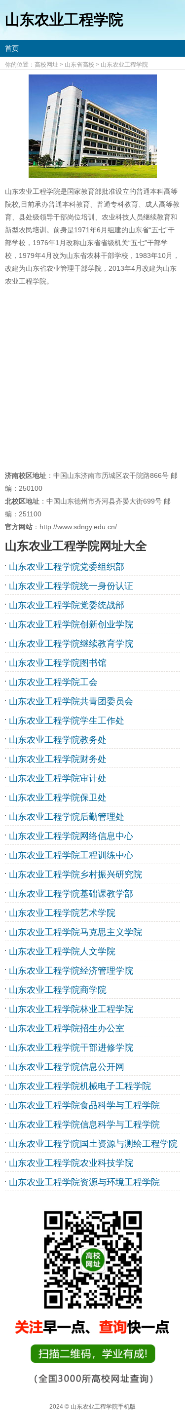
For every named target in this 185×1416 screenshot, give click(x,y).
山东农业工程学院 (124, 64)
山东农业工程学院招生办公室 (66, 1028)
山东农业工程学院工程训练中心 (71, 855)
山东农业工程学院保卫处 (58, 797)
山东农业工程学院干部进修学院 (71, 1048)
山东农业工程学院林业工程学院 (71, 1009)
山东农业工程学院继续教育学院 (71, 644)
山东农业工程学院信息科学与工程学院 (84, 1124)
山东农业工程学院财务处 (58, 759)
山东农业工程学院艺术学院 (62, 913)
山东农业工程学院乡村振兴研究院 (75, 874)
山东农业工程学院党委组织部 (66, 567)
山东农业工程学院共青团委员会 (71, 701)
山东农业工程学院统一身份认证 (71, 586)
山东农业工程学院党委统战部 (66, 605)
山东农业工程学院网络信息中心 (71, 836)
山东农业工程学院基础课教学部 (71, 894)
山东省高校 (79, 64)
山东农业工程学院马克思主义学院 (75, 932)
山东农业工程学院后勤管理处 (66, 817)
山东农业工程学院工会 (53, 682)
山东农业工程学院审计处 (58, 778)
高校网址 (46, 64)
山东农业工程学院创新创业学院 (71, 624)
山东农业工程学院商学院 (58, 990)
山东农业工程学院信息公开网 (66, 1067)
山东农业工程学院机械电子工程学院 (80, 1086)
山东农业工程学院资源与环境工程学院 (84, 1182)
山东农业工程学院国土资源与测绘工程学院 (93, 1144)
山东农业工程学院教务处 (58, 740)
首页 (12, 48)
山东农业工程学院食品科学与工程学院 (84, 1105)
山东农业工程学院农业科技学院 (71, 1163)
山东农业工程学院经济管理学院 (71, 971)
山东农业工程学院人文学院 (62, 951)
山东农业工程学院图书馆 (58, 663)
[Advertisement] (92, 378)
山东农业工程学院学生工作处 (66, 721)
